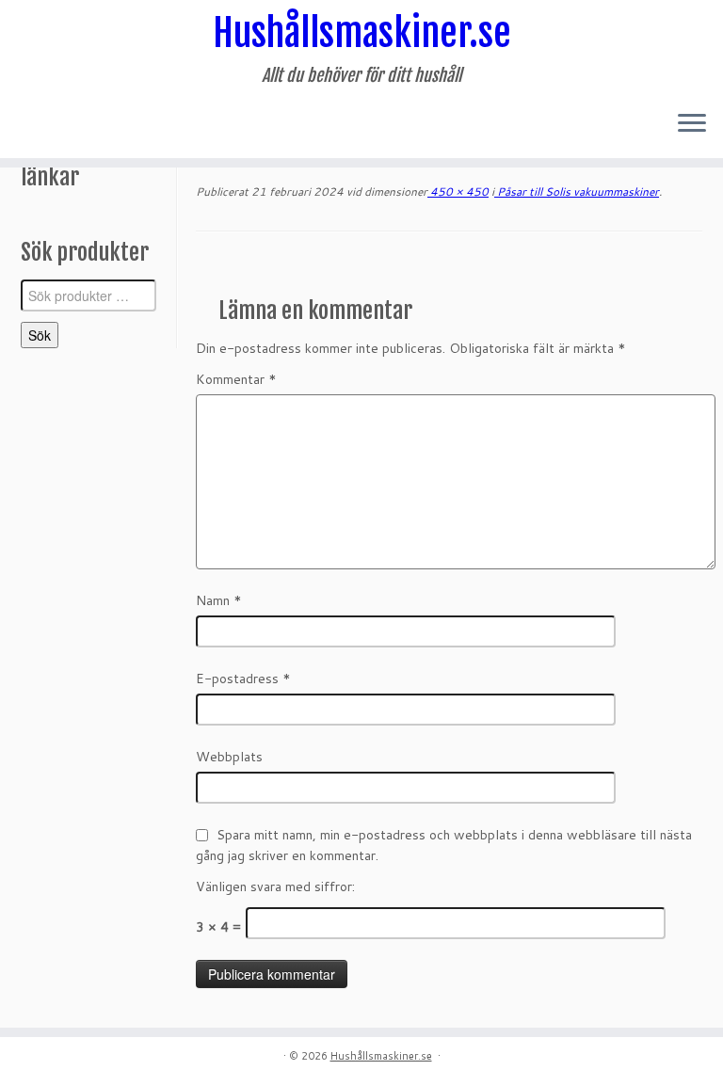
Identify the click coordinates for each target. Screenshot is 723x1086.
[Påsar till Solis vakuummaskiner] (449, 271)
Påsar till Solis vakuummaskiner (576, 192)
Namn (219, 600)
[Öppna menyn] (692, 124)
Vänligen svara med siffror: (275, 886)
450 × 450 (458, 192)
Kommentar (236, 379)
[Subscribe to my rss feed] (34, 125)
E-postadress (243, 678)
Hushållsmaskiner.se (362, 33)
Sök (39, 335)
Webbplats (229, 756)
